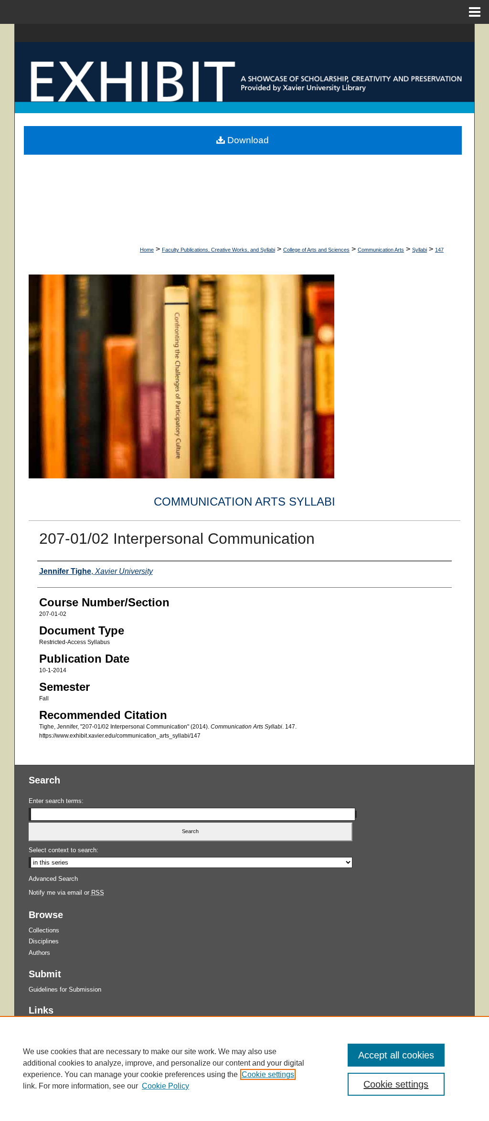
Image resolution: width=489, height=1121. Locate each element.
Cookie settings (268, 1074)
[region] (244, 1068)
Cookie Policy (165, 1086)
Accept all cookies (396, 1055)
